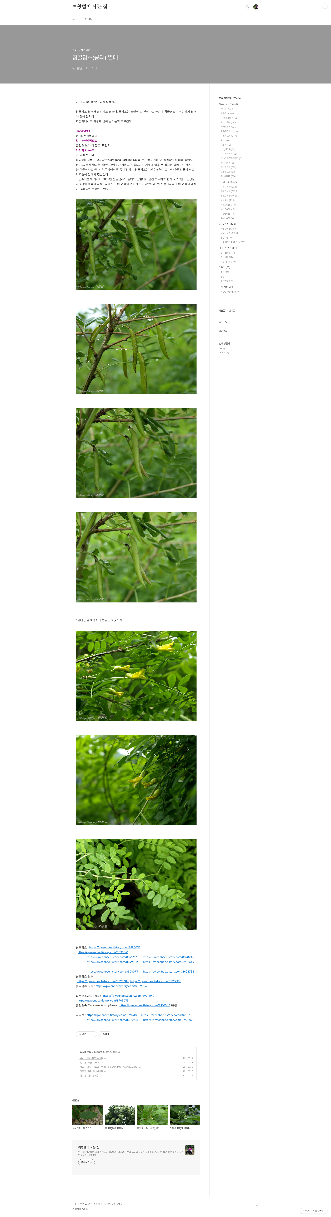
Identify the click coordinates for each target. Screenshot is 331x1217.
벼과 (225, 140)
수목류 (96, 1052)
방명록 (88, 19)
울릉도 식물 (228, 195)
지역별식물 (228, 181)
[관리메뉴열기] (325, 6)
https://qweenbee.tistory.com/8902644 (168, 962)
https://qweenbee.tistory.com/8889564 (121, 986)
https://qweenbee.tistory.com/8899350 (155, 981)
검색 (247, 6)
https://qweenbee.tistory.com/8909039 (103, 1000)
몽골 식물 (227, 200)
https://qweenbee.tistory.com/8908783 (168, 971)
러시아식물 (227, 218)
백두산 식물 (228, 186)
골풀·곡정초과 (229, 131)
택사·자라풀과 (228, 154)
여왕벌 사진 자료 (229, 291)
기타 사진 (226, 286)
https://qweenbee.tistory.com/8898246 (168, 957)
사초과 (226, 145)
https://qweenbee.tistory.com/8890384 (103, 981)
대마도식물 (227, 209)
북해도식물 (228, 204)
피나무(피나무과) (88, 1075)
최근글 (222, 310)
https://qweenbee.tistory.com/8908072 (168, 1020)
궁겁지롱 (226, 237)
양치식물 (227, 162)
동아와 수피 (228, 127)
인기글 (232, 310)
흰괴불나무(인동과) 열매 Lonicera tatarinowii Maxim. (108, 1066)
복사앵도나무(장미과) (91, 1058)
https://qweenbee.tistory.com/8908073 (112, 971)
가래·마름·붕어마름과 (231, 158)
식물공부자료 (228, 228)
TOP (256, 1205)
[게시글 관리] (93, 1034)
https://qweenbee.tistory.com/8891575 (166, 1015)
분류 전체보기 (230, 98)
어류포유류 (227, 281)
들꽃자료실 (85, 1052)
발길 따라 (227, 257)
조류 (224, 272)
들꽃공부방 (227, 223)
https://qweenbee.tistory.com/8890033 (115, 947)
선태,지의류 (227, 149)
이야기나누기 (228, 247)
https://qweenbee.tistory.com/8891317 (112, 957)
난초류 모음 (228, 171)
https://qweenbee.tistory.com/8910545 (144, 1005)
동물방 (224, 267)
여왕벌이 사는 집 (89, 6)
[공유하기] (89, 1034)
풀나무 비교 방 (229, 233)
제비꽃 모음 (228, 167)
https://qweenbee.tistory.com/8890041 (103, 952)
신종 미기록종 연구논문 (232, 242)
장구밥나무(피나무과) (91, 1071)
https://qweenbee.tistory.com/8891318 (112, 1015)
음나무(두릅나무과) (90, 1062)
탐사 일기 (227, 252)
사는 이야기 (228, 261)
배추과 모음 (228, 136)
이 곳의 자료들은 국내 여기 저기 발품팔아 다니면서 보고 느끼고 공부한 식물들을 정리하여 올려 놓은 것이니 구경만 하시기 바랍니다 (130, 1154)
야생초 (227, 109)
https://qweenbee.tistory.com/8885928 (112, 1020)
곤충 (224, 276)
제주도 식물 (229, 191)
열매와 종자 (228, 122)
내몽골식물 (227, 213)
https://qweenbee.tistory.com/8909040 (128, 995)
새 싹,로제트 (229, 118)
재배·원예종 (228, 176)
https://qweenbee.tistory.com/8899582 (112, 962)
